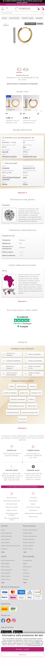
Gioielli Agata (27, 533)
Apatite (25, 579)
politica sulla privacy (34, 645)
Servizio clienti (12, 470)
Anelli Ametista (6, 570)
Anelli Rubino (5, 539)
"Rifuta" (37, 642)
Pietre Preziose (14, 18)
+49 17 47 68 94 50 (11, 474)
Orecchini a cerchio (9, 156)
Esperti (33, 504)
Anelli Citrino (5, 579)
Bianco (4, 184)
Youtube (8, 620)
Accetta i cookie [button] (22, 649)
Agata (25, 564)
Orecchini (32, 386)
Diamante (5, 168)
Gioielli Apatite (28, 546)
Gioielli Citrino (28, 549)
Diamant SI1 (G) (29, 168)
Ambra (25, 570)
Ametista (26, 576)
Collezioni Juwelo (27, 18)
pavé (25, 177)
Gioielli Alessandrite (30, 536)
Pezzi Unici (22, 419)
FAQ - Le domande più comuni (11, 519)
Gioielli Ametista (28, 539)
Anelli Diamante (6, 533)
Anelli (3, 530)
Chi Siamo (33, 498)
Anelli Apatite (5, 573)
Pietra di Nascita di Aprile (16, 406)
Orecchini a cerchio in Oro (30, 413)
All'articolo (21, 193)
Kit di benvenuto (11, 504)
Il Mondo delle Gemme (32, 514)
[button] (2, 8)
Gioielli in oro (24, 393)
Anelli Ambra (5, 567)
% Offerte (31, 399)
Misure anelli (33, 517)
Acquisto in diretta (11, 507)
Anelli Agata (5, 564)
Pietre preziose (21, 386)
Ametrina (26, 573)
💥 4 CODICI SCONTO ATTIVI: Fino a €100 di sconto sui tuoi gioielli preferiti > (22, 2)
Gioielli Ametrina (28, 543)
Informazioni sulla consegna (12, 514)
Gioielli (4, 18)
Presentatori (33, 501)
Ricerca (42, 13)
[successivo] (41, 111)
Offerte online (32, 406)
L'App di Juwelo (11, 510)
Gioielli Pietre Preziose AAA (10, 546)
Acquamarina (27, 561)
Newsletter (33, 510)
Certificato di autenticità (11, 501)
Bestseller (39, 18)
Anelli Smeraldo (6, 536)
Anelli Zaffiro (5, 543)
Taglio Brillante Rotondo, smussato (11, 178)
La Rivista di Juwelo (33, 507)
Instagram (14, 620)
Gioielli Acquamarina (30, 530)
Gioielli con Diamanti (10, 393)
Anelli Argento (6, 576)
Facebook (3, 620)
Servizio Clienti (12, 498)
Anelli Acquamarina (7, 561)
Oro (24, 147)
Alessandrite (27, 567)
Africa (25, 184)
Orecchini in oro (36, 393)
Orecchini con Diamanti (18, 399)
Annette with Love (30, 156)
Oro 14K (5, 152)
